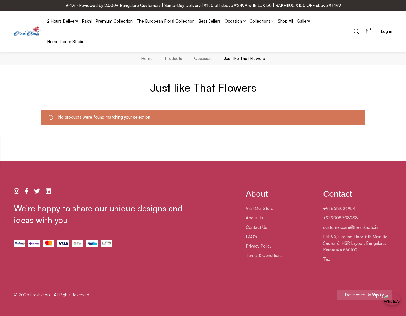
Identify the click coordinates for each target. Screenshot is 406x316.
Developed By (364, 295)
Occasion (203, 58)
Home (147, 58)
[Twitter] (37, 191)
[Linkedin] (48, 191)
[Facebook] (26, 191)
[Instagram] (16, 191)
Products (173, 58)
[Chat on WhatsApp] (392, 302)
